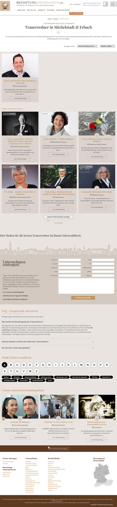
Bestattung (31, 10)
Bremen (50, 463)
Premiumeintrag (8, 462)
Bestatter (28, 462)
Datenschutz (7, 472)
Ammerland (24, 380)
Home (50, 19)
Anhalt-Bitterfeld (38, 380)
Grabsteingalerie (63, 10)
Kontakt (5, 463)
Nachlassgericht (30, 481)
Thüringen (51, 477)
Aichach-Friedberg (30, 377)
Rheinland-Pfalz (53, 484)
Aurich (50, 380)
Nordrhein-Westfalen (54, 486)
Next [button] (114, 419)
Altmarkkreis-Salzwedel (79, 377)
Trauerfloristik (29, 484)
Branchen (21, 10)
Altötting (94, 377)
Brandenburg (52, 471)
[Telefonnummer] (103, 267)
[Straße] (69, 271)
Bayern (50, 479)
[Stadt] (103, 260)
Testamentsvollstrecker (32, 483)
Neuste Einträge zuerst (86, 46)
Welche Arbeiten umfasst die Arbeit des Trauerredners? (25, 341)
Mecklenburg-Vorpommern (56, 469)
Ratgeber (50, 10)
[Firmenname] (69, 260)
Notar (27, 467)
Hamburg (51, 462)
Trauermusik (29, 492)
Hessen (55, 19)
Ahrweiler (17, 377)
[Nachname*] (69, 267)
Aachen (6, 377)
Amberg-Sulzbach (9, 380)
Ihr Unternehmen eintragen (58, 448)
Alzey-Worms (106, 377)
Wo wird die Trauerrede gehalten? (16, 348)
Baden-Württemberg (54, 481)
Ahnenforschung (30, 463)
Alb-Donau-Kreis (46, 377)
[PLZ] (103, 264)
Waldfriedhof (29, 490)
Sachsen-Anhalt (53, 473)
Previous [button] (2, 419)
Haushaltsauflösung (31, 475)
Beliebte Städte (106, 46)
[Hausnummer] (69, 275)
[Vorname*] (69, 264)
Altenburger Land (61, 377)
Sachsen (50, 475)
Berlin (50, 465)
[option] (20, 418)
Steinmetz (28, 479)
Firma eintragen (76, 13)
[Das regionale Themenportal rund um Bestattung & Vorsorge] (5, 6)
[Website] (103, 275)
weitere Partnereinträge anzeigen (58, 217)
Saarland (50, 483)
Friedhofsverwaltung (31, 473)
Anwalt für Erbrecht (31, 465)
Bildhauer (28, 469)
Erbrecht (41, 10)
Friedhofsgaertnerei (31, 471)
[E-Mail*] (103, 271)
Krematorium (29, 488)
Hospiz (27, 477)
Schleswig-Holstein (54, 467)
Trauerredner (29, 486)
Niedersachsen (52, 488)
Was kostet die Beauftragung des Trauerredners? (22, 321)
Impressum (6, 474)
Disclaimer (6, 476)
